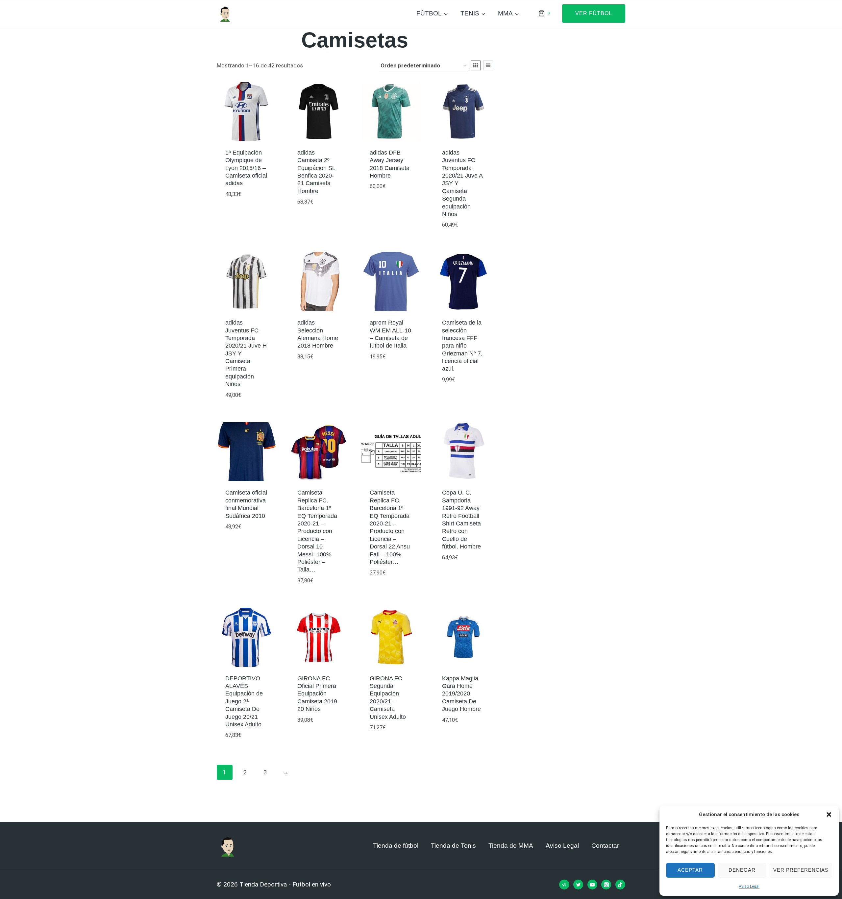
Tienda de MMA (510, 845)
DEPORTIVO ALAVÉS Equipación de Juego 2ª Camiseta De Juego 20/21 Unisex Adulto (244, 701)
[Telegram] (564, 884)
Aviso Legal (749, 886)
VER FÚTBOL (593, 13)
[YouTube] (592, 884)
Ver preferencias (801, 870)
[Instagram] (606, 884)
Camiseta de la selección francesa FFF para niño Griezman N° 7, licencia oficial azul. (462, 345)
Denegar (742, 870)
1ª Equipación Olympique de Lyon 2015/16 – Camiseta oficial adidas (246, 168)
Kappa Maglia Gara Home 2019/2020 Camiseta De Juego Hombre (461, 694)
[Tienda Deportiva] (225, 13)
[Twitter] (578, 884)
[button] (829, 814)
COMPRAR (239, 213)
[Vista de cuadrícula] (476, 65)
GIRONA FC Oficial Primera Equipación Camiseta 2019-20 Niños (318, 694)
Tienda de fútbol (395, 845)
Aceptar (690, 870)
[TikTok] (620, 884)
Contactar (605, 845)
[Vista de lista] (488, 65)
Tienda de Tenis (453, 845)
